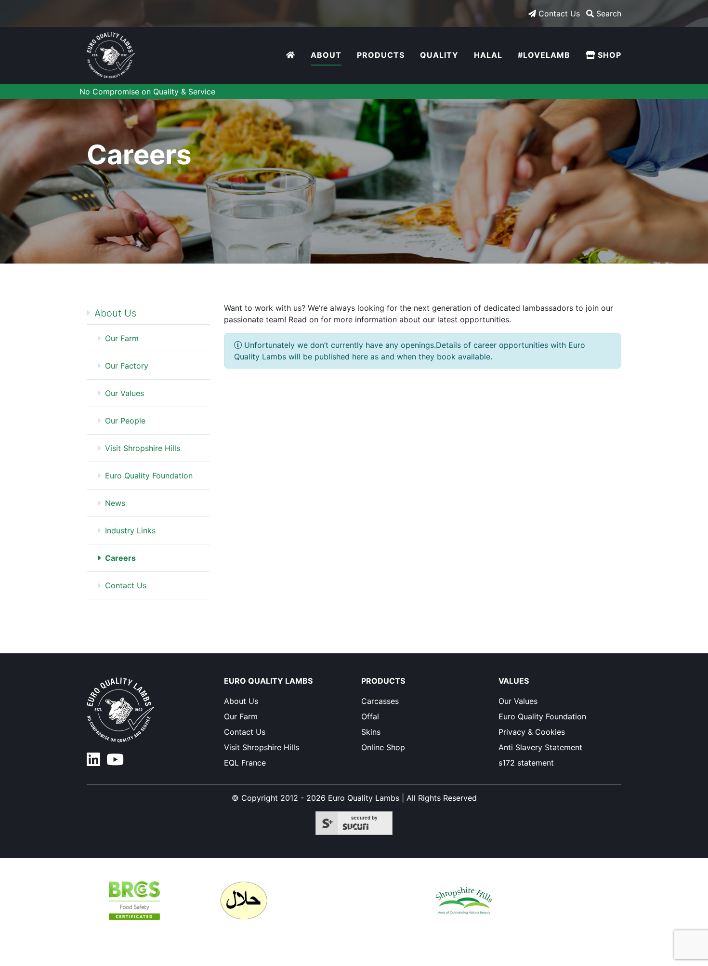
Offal (370, 716)
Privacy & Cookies (531, 732)
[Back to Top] (646, 945)
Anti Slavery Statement (540, 747)
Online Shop (383, 747)
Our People (125, 420)
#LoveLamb (544, 55)
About (326, 55)
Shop (608, 55)
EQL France (245, 763)
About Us (115, 313)
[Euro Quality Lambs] (111, 55)
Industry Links (130, 530)
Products (381, 55)
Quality (439, 55)
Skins (370, 732)
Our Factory (126, 366)
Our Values (124, 393)
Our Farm (122, 338)
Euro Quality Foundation (149, 475)
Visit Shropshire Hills (142, 448)
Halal (488, 55)
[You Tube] (117, 762)
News (115, 503)
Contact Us (558, 13)
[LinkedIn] (96, 762)
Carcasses (380, 701)
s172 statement (526, 763)
